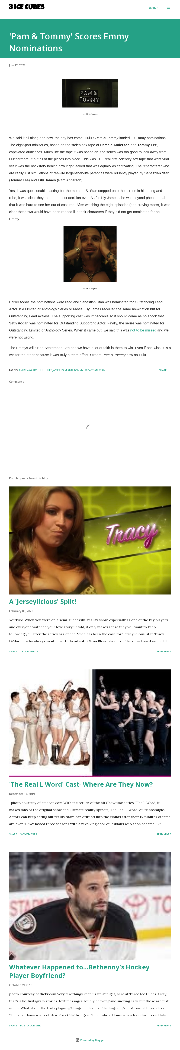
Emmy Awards (28, 370)
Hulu (42, 370)
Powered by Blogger (92, 1040)
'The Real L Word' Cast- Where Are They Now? (81, 784)
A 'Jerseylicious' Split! (42, 601)
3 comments (28, 834)
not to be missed (143, 330)
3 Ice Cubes (26, 7)
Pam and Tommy (72, 370)
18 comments (29, 651)
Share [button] (163, 370)
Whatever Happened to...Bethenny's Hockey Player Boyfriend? (79, 971)
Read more (164, 651)
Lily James (53, 370)
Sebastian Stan (95, 370)
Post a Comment (31, 1025)
